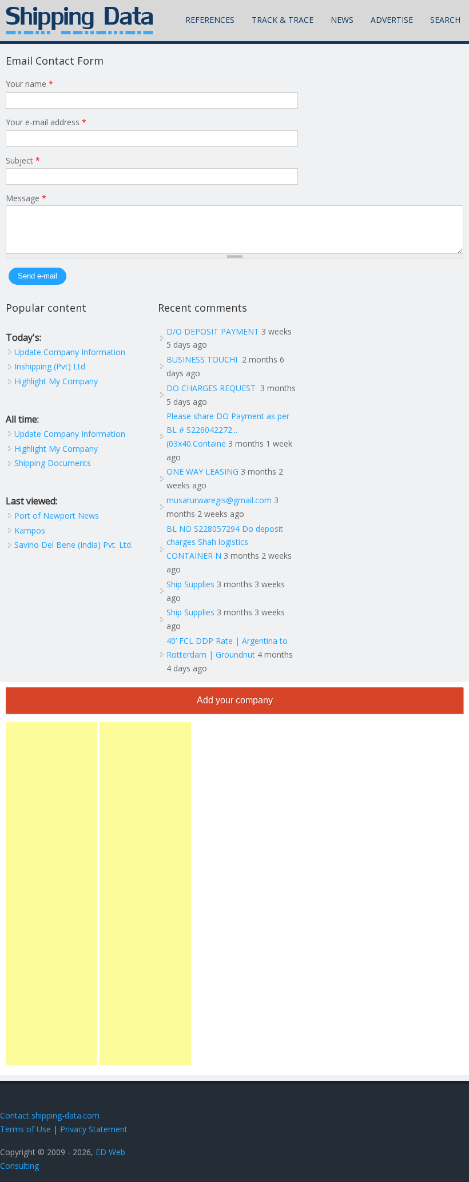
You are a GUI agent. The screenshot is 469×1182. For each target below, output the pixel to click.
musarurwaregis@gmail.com (219, 500)
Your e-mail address (46, 122)
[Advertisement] (51, 893)
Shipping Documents (52, 462)
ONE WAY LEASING (202, 471)
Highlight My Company (56, 381)
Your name (29, 83)
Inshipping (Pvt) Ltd (49, 366)
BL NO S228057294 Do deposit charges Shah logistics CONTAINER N (224, 542)
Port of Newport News (56, 515)
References (209, 19)
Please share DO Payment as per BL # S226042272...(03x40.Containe (227, 430)
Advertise (392, 19)
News (342, 19)
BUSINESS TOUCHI (203, 359)
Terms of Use (25, 1129)
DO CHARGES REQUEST (212, 388)
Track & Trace (282, 19)
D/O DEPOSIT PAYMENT (212, 331)
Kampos (29, 530)
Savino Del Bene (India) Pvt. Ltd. (73, 544)
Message (26, 198)
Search (445, 19)
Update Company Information (69, 352)
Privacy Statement (94, 1129)
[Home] (79, 20)
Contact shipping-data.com (50, 1115)
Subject (23, 160)
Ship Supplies (190, 584)
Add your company (235, 700)
